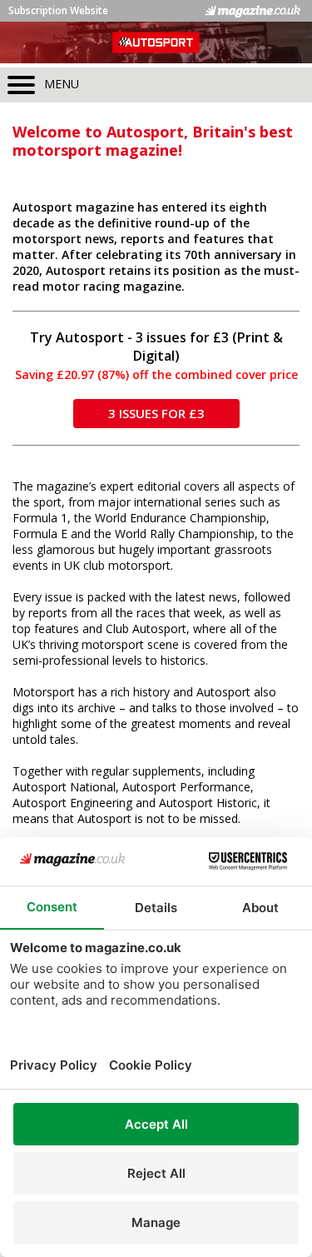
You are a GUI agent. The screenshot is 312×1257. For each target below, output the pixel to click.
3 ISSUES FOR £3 (156, 413)
